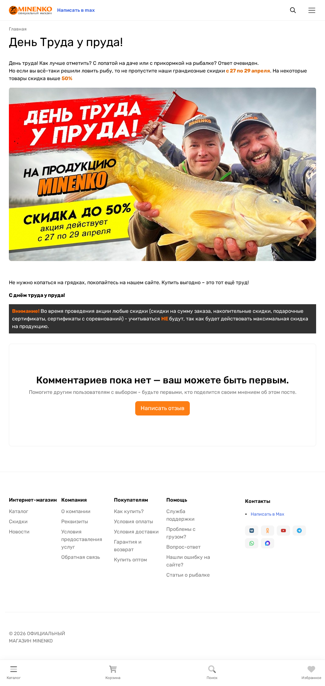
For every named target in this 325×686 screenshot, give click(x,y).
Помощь (176, 500)
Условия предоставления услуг (81, 539)
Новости (19, 532)
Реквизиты (74, 521)
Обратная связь (80, 557)
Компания (74, 500)
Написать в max (76, 10)
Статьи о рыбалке (188, 575)
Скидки (18, 521)
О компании (75, 511)
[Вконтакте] (251, 530)
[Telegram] (299, 530)
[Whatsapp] (251, 543)
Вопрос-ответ (183, 547)
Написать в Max (267, 514)
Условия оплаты (133, 521)
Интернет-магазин (33, 500)
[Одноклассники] (267, 530)
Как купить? (129, 511)
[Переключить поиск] (292, 10)
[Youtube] (283, 530)
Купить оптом (130, 560)
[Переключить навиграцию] (312, 10)
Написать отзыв (162, 408)
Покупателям (131, 500)
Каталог (18, 511)
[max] (267, 543)
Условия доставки (136, 532)
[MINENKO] (30, 9)
